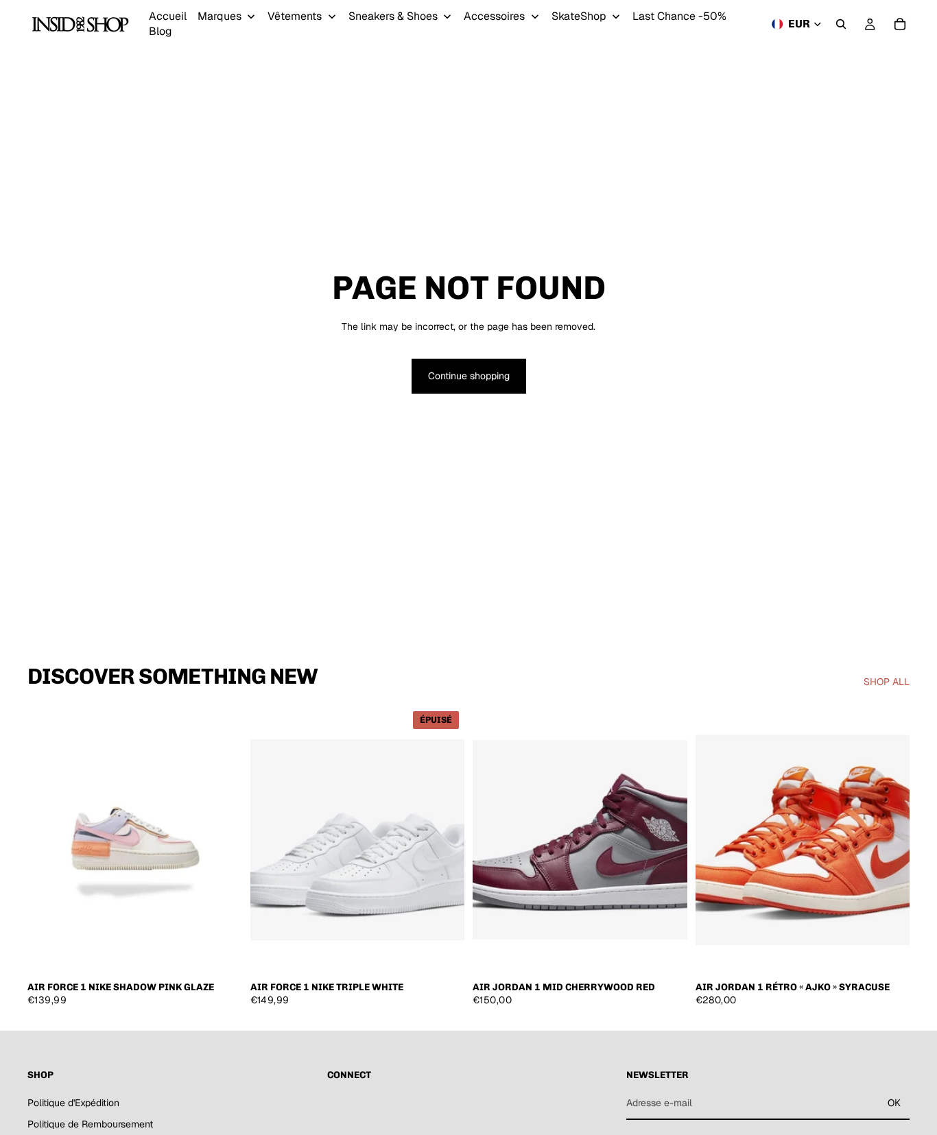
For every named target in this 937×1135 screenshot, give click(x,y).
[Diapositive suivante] (221, 839)
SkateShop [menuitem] (578, 16)
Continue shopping (469, 376)
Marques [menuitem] (219, 16)
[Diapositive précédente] (48, 839)
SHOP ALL (887, 682)
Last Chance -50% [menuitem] (679, 16)
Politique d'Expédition (73, 1102)
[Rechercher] (841, 24)
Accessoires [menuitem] (494, 16)
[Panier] (900, 24)
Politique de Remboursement (90, 1124)
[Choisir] (221, 952)
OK (894, 1103)
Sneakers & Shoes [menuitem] (393, 16)
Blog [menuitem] (160, 31)
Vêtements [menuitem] (295, 16)
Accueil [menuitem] (168, 16)
